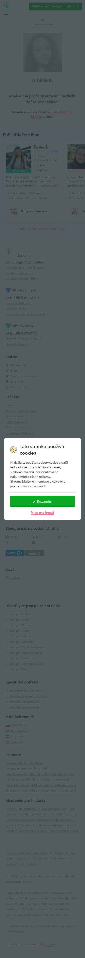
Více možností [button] (42, 512)
